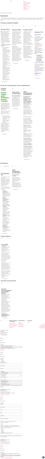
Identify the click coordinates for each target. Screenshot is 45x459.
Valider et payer (9, 457)
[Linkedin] (37, 321)
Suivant (2, 349)
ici (7, 316)
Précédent (3, 394)
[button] (43, 457)
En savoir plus (37, 75)
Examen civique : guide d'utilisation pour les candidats (5, 97)
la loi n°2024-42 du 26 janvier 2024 (39, 45)
